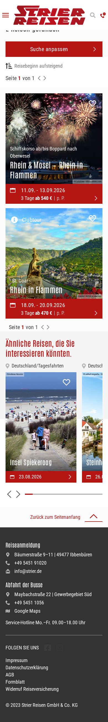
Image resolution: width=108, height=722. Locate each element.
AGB (10, 675)
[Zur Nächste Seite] (48, 327)
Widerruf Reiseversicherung (32, 689)
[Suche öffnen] (93, 15)
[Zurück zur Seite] (39, 78)
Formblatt (15, 682)
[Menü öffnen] (5, 15)
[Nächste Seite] (45, 78)
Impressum (17, 660)
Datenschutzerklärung (27, 667)
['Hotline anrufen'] (103, 15)
